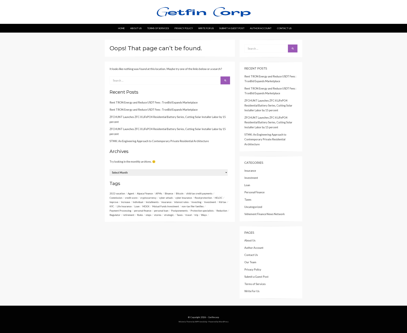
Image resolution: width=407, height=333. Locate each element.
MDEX (145, 206)
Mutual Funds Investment (165, 206)
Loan (137, 206)
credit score (131, 197)
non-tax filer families (193, 206)
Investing (196, 202)
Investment (210, 202)
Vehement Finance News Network (264, 214)
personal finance (142, 210)
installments (152, 202)
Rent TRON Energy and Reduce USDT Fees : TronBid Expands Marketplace (154, 102)
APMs (158, 193)
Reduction (221, 210)
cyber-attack (166, 197)
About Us (136, 28)
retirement (128, 214)
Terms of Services (158, 28)
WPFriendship (201, 321)
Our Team (250, 262)
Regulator (115, 214)
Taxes (179, 214)
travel (188, 214)
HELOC (218, 197)
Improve (114, 202)
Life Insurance (124, 206)
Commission (116, 197)
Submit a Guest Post (232, 28)
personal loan (161, 210)
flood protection (203, 197)
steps (148, 214)
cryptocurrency (148, 197)
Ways (204, 214)
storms (157, 214)
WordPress (224, 321)
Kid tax (222, 202)
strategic (169, 214)
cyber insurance (183, 197)
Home (121, 28)
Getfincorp (213, 317)
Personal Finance (254, 192)
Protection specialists (202, 210)
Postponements (179, 210)
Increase (125, 202)
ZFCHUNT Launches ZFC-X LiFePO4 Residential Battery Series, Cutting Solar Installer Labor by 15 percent (268, 105)
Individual (138, 202)
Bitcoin (179, 193)
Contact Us (284, 28)
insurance (166, 202)
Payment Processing (120, 210)
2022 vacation (117, 193)
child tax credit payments (199, 193)
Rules (140, 214)
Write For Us (206, 28)
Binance (169, 193)
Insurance (250, 170)
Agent (131, 193)
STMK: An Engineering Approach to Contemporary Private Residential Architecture (159, 141)
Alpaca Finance (145, 193)
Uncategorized (253, 207)
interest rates (181, 202)
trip (196, 214)
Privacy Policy (183, 28)
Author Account (261, 28)
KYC (112, 206)
